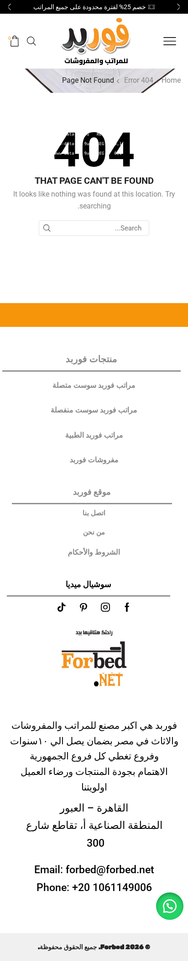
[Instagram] (105, 607)
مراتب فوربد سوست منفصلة (94, 410)
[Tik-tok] (61, 607)
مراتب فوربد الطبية (94, 435)
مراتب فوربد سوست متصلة (94, 385)
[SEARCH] (46, 228)
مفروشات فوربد (94, 459)
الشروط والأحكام (94, 552)
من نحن (94, 532)
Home (171, 80)
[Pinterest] (83, 607)
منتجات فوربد (91, 358)
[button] (179, 7)
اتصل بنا (94, 513)
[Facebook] (127, 607)
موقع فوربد (92, 492)
